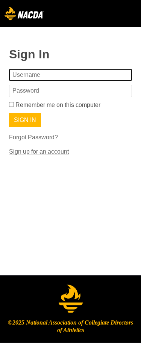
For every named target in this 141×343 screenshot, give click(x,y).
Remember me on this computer (57, 105)
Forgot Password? (33, 137)
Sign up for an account (39, 151)
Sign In (25, 120)
